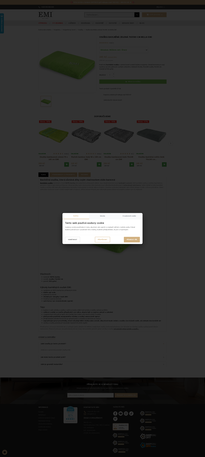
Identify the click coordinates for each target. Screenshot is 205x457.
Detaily (102, 216)
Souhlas (75, 216)
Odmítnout (72, 240)
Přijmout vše (132, 240)
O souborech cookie (129, 216)
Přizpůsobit (102, 240)
